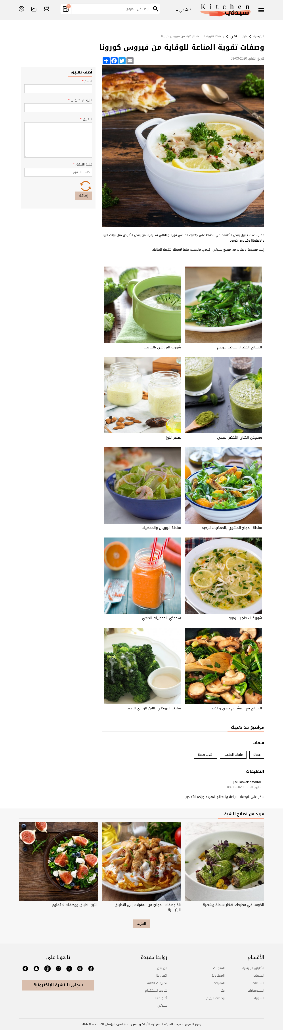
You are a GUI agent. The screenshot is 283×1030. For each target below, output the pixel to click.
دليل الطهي (238, 36)
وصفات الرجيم (215, 998)
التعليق (86, 119)
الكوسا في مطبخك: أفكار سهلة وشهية (233, 904)
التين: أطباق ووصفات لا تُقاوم (75, 904)
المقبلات (219, 983)
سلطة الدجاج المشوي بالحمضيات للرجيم (231, 527)
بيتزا (222, 991)
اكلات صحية (205, 754)
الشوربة (259, 998)
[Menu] (261, 10)
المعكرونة (218, 976)
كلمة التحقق (82, 164)
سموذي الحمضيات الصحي (161, 618)
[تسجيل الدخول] (21, 9)
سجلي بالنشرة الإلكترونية (58, 985)
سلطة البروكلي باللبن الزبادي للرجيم (153, 708)
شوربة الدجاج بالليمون (245, 618)
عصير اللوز (173, 437)
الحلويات (258, 976)
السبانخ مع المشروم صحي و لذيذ (236, 708)
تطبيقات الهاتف (156, 983)
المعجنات (219, 968)
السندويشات (256, 991)
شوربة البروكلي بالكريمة (162, 347)
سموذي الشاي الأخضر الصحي (239, 437)
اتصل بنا (161, 976)
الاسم (87, 81)
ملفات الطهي (233, 754)
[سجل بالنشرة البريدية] (46, 9)
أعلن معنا (161, 998)
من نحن (162, 968)
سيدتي (162, 1006)
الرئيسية (258, 36)
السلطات (258, 983)
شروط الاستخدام (156, 991)
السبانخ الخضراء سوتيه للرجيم (239, 347)
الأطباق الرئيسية (253, 968)
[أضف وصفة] (34, 9)
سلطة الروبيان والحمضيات (161, 527)
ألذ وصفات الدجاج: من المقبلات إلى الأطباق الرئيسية (148, 907)
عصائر (256, 754)
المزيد (141, 923)
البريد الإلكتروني (80, 100)
